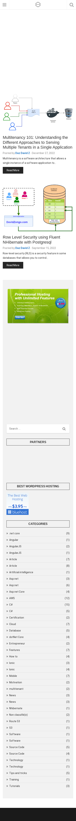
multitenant (16, 688)
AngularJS (15, 546)
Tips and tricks (18, 773)
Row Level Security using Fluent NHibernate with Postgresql (31, 239)
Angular (13, 539)
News (12, 695)
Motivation (15, 682)
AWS (12, 598)
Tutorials (14, 786)
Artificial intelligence (21, 572)
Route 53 (14, 721)
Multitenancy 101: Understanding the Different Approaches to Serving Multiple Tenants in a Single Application (37, 142)
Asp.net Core (17, 591)
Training (14, 779)
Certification (16, 617)
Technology (16, 760)
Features (14, 650)
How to (13, 656)
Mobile (13, 675)
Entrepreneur (17, 643)
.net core (14, 533)
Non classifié (18, 714)
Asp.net (13, 578)
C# (11, 604)
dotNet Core (16, 637)
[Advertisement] (38, 54)
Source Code (16, 747)
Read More (13, 170)
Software (14, 734)
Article (13, 559)
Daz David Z (22, 153)
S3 (10, 727)
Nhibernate (15, 708)
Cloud (12, 624)
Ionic (12, 662)
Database (15, 630)
